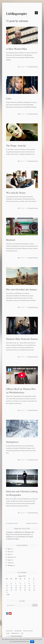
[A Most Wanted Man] (22, 36)
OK (32, 641)
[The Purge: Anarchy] (22, 132)
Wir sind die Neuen (15, 192)
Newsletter (28, 631)
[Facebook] (7, 613)
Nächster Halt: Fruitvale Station (22, 339)
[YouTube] (10, 613)
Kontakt (9, 631)
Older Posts (12, 523)
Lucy (8, 98)
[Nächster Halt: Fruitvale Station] (22, 326)
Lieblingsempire (16, 13)
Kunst (9, 560)
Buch (9, 549)
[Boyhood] (22, 227)
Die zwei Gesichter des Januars (21, 289)
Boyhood (10, 239)
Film (9, 552)
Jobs (8, 633)
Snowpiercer (12, 441)
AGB (22, 633)
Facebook (18, 631)
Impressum (15, 633)
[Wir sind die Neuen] (22, 180)
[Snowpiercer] (22, 429)
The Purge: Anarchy (16, 145)
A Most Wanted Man (16, 48)
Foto (9, 554)
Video (9, 563)
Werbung (10, 565)
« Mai (8, 594)
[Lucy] (22, 85)
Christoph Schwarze (33, 66)
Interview (10, 557)
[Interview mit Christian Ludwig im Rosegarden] (22, 478)
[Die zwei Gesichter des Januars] (22, 276)
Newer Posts (31, 523)
